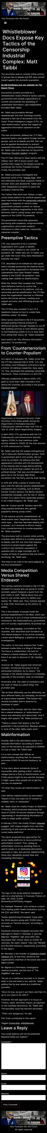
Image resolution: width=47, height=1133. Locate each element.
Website (5, 1094)
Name (4, 1074)
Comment (6, 1042)
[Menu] (5, 23)
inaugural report (9, 387)
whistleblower (27, 1023)
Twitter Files (29, 177)
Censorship (14, 1023)
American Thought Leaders (14, 153)
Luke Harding (16, 628)
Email (3, 1084)
